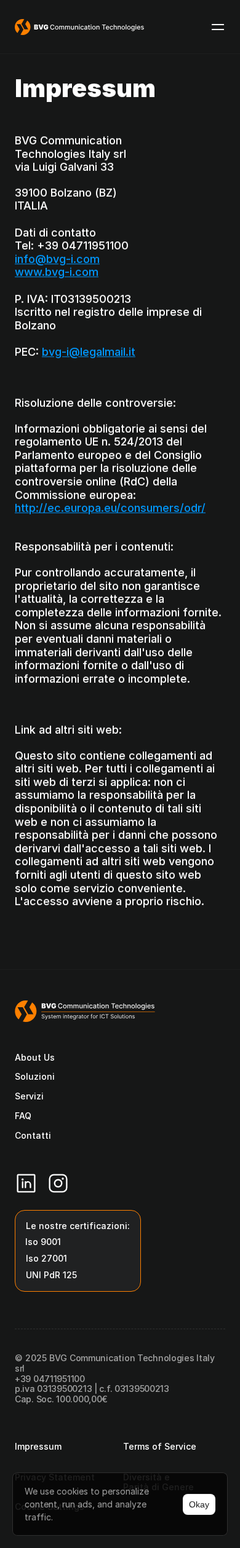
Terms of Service (159, 1446)
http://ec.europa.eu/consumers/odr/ (110, 507)
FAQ (23, 1115)
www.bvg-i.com (56, 271)
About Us (35, 1057)
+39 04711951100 (50, 1378)
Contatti (33, 1135)
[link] (112, 27)
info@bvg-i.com (57, 259)
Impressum (38, 1446)
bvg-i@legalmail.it (88, 351)
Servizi (29, 1096)
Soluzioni (35, 1076)
